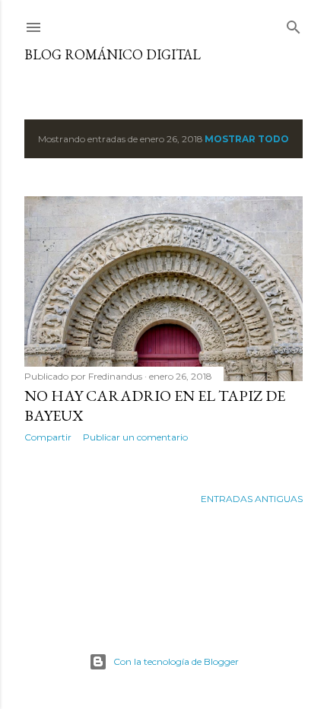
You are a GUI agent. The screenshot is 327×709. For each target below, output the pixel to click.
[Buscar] (293, 24)
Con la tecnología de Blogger (176, 661)
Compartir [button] (47, 437)
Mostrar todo (247, 139)
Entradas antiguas (252, 498)
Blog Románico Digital (112, 54)
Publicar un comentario (135, 437)
